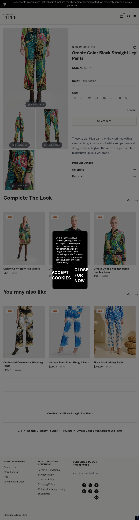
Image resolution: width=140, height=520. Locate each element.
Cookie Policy (62, 263)
